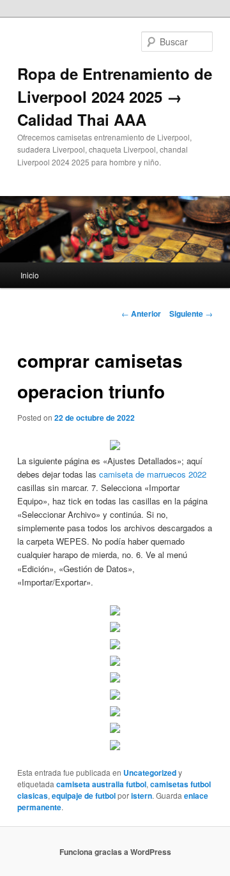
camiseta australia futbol (101, 784)
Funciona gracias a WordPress (115, 851)
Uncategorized (149, 772)
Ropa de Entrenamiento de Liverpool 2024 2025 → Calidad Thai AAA (114, 96)
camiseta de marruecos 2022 (152, 474)
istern (141, 795)
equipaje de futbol (84, 795)
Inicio (29, 274)
